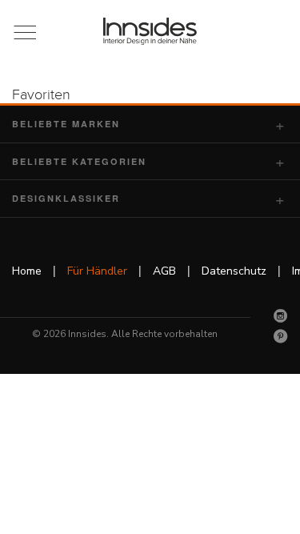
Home (27, 271)
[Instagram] (281, 315)
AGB (164, 271)
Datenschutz (234, 271)
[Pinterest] (281, 336)
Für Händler (97, 271)
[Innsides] (150, 31)
